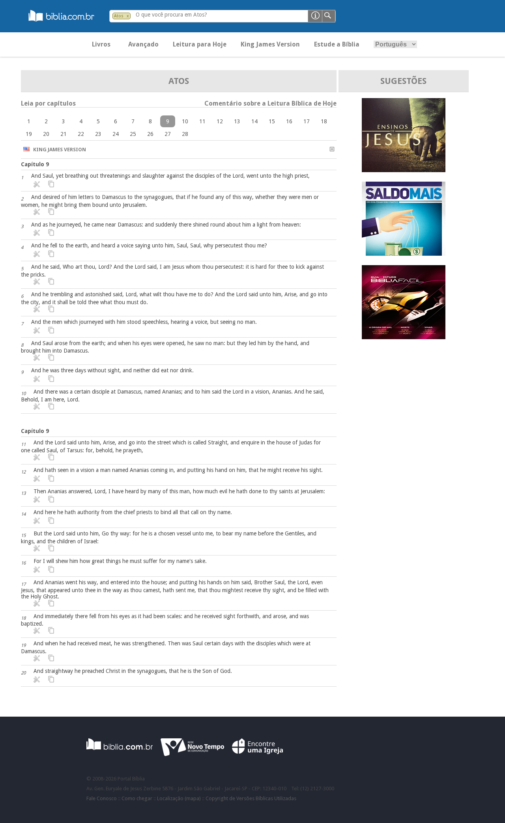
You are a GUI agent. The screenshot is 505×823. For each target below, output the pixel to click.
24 (115, 134)
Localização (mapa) (179, 798)
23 (98, 134)
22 (81, 134)
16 (289, 121)
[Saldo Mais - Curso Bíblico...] (403, 253)
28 (185, 134)
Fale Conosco (101, 798)
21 (63, 134)
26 (150, 134)
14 (254, 121)
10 (185, 121)
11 (202, 121)
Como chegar (137, 798)
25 (133, 134)
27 (168, 134)
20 (46, 134)
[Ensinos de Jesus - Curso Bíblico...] (403, 170)
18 (324, 121)
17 (306, 121)
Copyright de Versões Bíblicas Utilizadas (251, 798)
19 (29, 134)
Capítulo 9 (35, 164)
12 (220, 121)
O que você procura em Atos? (171, 14)
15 (272, 121)
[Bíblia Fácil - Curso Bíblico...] (403, 337)
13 (237, 121)
